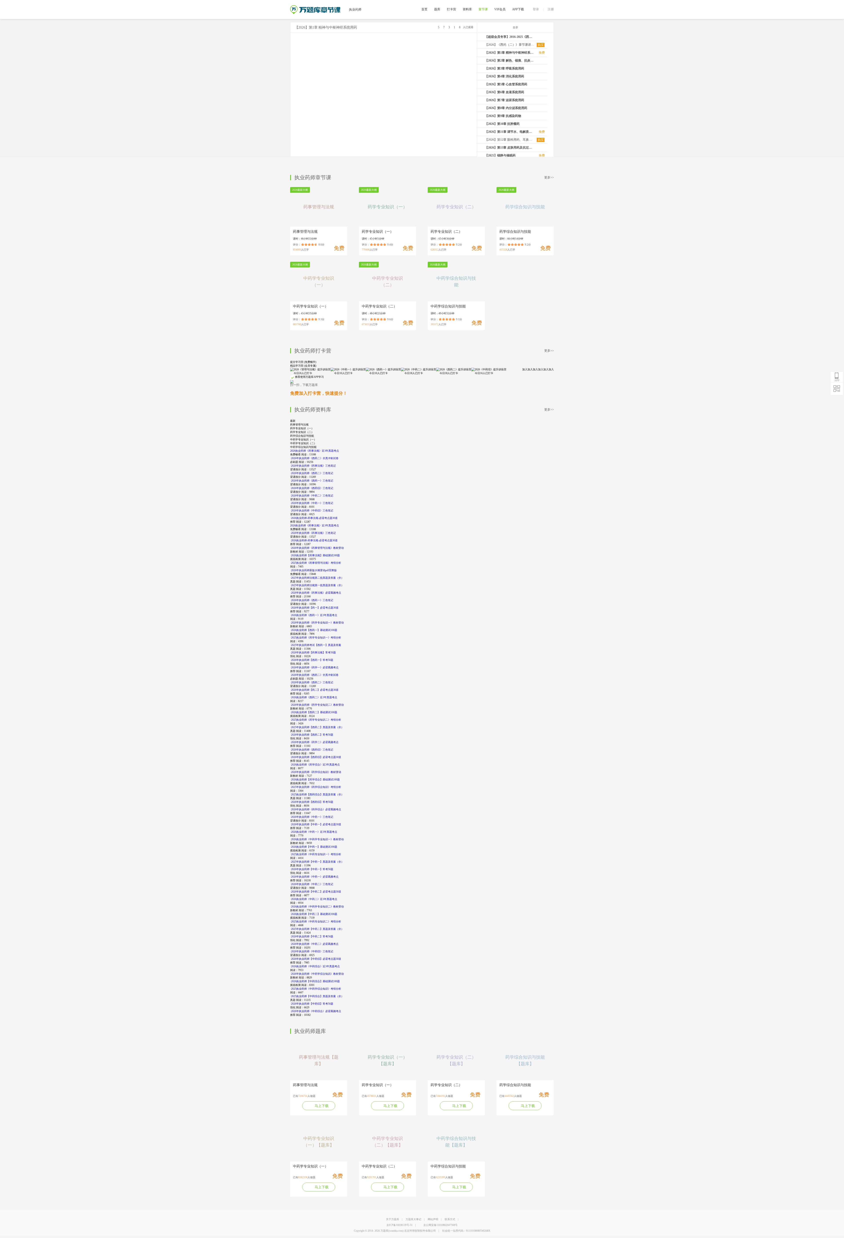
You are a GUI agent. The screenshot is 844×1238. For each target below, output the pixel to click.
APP (836, 380)
